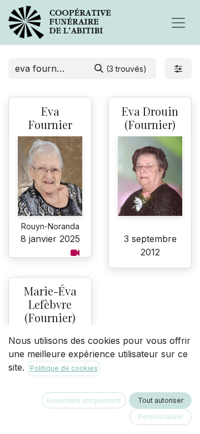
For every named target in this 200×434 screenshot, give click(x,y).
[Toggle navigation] (178, 22)
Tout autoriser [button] (160, 400)
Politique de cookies (64, 368)
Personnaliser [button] (160, 416)
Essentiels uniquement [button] (84, 400)
